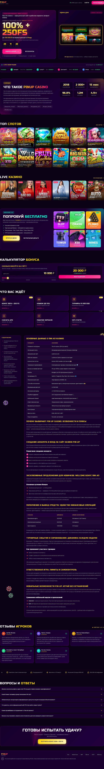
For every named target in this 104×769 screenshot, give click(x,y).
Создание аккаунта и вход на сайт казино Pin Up (11, 352)
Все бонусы (29, 51)
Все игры (99, 125)
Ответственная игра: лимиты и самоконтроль (10, 376)
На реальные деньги (31, 238)
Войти (87, 2)
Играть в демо (11, 238)
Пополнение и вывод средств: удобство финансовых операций (10, 365)
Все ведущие (97, 178)
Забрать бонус (11, 51)
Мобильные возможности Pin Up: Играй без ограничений (10, 382)
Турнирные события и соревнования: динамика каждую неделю (10, 371)
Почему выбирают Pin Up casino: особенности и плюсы (10, 347)
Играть (25, 763)
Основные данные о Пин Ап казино (11, 341)
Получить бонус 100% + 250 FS (52, 741)
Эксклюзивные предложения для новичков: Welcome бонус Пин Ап (10, 358)
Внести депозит (79, 276)
